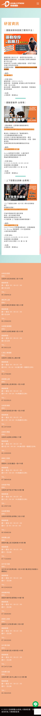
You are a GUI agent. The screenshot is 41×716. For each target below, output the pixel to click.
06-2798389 (6, 374)
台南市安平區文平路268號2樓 (12, 490)
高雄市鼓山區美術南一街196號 (13, 384)
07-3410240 (6, 640)
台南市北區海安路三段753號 (12, 279)
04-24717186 (6, 666)
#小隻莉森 (7, 219)
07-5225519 (6, 400)
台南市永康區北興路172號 (11, 437)
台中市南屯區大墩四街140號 (12, 650)
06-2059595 (6, 453)
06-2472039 (6, 427)
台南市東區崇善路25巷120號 (12, 305)
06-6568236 (6, 532)
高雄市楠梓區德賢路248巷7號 (12, 598)
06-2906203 (6, 321)
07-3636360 (6, 614)
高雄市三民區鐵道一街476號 (12, 463)
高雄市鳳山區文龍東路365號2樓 (13, 543)
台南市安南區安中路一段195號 (13, 410)
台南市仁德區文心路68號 (10, 358)
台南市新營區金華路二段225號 (13, 516)
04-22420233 (6, 587)
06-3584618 (6, 295)
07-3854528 (6, 479)
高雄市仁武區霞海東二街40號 (12, 624)
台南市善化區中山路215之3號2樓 (14, 677)
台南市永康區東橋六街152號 (12, 331)
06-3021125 (6, 347)
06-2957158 (6, 506)
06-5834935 (6, 693)
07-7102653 (6, 559)
